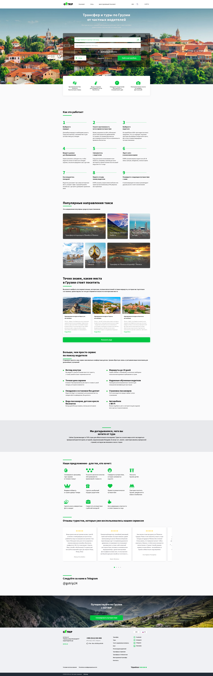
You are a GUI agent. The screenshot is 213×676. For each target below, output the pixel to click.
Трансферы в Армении (119, 651)
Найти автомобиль (129, 58)
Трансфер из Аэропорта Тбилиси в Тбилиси (81, 235)
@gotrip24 (70, 583)
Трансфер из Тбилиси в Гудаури (74, 263)
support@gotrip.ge (68, 640)
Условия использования (70, 667)
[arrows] (170, 545)
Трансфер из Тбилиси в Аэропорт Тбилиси (126, 264)
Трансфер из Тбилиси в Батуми (141, 234)
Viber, (94, 640)
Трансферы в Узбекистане (120, 654)
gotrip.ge (65, 644)
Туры (114, 640)
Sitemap (86, 674)
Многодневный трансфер (120, 657)
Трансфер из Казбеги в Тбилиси (96, 263)
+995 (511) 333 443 (94, 638)
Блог (114, 646)
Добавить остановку (109, 52)
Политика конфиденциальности (88, 667)
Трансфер (115, 637)
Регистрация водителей (119, 648)
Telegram (98, 640)
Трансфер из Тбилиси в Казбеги (118, 234)
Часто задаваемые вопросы (121, 643)
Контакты (115, 660)
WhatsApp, (89, 640)
